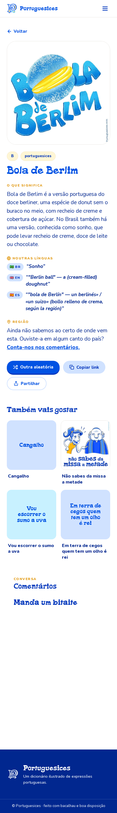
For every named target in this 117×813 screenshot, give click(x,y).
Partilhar (30, 383)
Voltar (20, 31)
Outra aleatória (36, 367)
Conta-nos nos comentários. (43, 347)
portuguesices (38, 156)
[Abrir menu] (105, 8)
